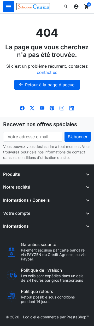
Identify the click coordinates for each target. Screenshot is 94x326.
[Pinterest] (52, 107)
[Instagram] (61, 107)
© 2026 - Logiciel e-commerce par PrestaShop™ (47, 317)
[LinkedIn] (71, 107)
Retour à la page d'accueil (47, 84)
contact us (47, 72)
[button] (66, 6)
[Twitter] (32, 107)
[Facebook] (22, 107)
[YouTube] (42, 107)
